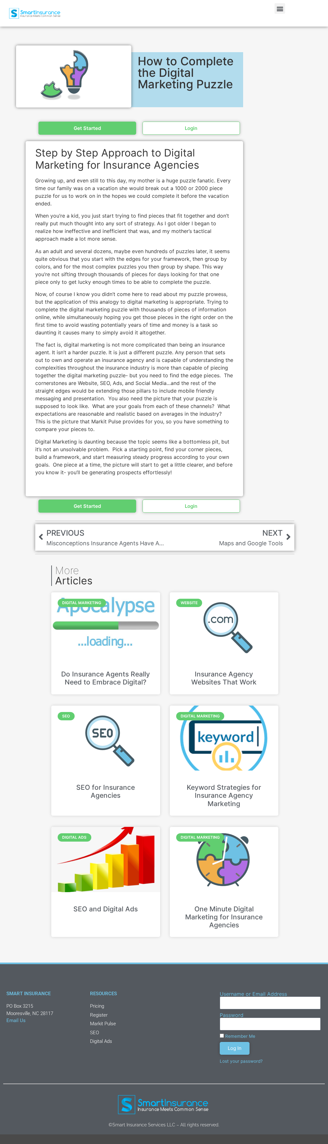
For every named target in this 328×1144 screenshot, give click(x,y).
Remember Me (239, 1036)
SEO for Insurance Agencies (105, 791)
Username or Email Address (253, 993)
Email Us (16, 1020)
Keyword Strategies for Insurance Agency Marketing (224, 795)
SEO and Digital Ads (105, 909)
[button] (280, 8)
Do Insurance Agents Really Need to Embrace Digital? (105, 678)
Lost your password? (241, 1061)
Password (231, 1015)
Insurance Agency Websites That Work (224, 678)
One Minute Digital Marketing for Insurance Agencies (224, 917)
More (74, 575)
